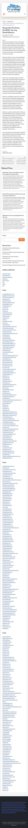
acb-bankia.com (6, 403)
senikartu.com (6, 316)
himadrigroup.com (7, 677)
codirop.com (5, 650)
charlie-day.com (6, 393)
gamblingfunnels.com (7, 645)
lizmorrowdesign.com (8, 580)
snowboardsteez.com (7, 371)
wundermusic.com (7, 517)
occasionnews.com (7, 447)
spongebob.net (6, 336)
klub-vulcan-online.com (8, 558)
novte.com (5, 710)
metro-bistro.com (6, 722)
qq (16, 802)
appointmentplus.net (7, 775)
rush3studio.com (6, 306)
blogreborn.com (6, 664)
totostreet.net (6, 502)
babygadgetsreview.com (8, 695)
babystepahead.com (7, 439)
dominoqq (9, 804)
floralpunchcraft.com (7, 386)
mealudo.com (5, 391)
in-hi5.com (5, 311)
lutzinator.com (6, 574)
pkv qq (9, 811)
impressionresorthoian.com (9, 412)
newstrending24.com (8, 782)
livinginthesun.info (7, 321)
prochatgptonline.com (8, 669)
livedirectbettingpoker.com (9, 394)
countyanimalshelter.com (9, 434)
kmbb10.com (5, 376)
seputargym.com (6, 497)
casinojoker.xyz (6, 751)
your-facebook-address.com (9, 609)
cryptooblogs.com (7, 509)
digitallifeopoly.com (7, 493)
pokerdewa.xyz (6, 753)
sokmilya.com (6, 623)
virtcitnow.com (6, 665)
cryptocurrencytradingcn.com (10, 425)
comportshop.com (7, 765)
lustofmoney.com (6, 449)
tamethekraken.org (7, 572)
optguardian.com (6, 500)
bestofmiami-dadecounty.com (10, 483)
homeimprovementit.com (9, 469)
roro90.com (5, 307)
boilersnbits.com (6, 359)
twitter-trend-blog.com (8, 691)
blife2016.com (6, 577)
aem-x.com (5, 507)
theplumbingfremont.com (9, 780)
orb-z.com (5, 354)
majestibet (14, 811)
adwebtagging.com (7, 435)
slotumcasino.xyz (6, 746)
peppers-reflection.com (8, 453)
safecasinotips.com (7, 548)
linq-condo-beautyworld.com (9, 700)
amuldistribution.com (7, 514)
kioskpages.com (6, 584)
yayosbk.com (5, 732)
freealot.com (5, 533)
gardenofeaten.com (7, 365)
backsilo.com (5, 408)
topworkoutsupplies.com (8, 488)
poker (3, 284)
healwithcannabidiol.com (8, 582)
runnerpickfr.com (7, 642)
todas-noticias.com (7, 314)
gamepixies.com (6, 543)
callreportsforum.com (8, 621)
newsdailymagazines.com (9, 473)
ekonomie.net (5, 773)
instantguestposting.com (8, 771)
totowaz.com (5, 427)
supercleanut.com (7, 536)
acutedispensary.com (7, 422)
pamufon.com (6, 568)
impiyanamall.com (7, 498)
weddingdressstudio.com (8, 729)
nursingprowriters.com (8, 418)
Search (4, 235)
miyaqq (20, 811)
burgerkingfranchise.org (8, 345)
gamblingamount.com (8, 442)
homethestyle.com (7, 512)
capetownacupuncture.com (9, 326)
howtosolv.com (6, 724)
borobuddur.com (6, 515)
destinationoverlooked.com (9, 441)
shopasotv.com (6, 768)
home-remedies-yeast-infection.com (11, 480)
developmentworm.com (8, 776)
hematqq (3, 805)
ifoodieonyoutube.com (8, 485)
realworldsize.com (7, 348)
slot (19, 802)
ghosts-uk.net (5, 652)
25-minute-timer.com (7, 521)
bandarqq (4, 279)
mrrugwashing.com (7, 401)
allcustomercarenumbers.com (10, 553)
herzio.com (5, 309)
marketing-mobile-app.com (9, 384)
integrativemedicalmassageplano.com (12, 400)
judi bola (23, 802)
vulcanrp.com (6, 689)
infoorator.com (6, 708)
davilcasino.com (6, 504)
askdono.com (5, 654)
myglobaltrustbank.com (8, 759)
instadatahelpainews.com (9, 615)
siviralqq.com (5, 410)
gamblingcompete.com (8, 657)
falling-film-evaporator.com (9, 415)
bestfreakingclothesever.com (9, 413)
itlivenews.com (6, 778)
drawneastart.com (7, 545)
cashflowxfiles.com (7, 374)
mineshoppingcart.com (8, 486)
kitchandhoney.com (7, 720)
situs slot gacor (6, 275)
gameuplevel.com (6, 510)
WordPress (13, 825)
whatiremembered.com (8, 698)
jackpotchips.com (6, 550)
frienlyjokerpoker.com (8, 683)
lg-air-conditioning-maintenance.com (11, 706)
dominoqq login (6, 274)
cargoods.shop (6, 324)
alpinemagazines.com (7, 688)
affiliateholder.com (7, 458)
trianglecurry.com (7, 585)
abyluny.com (5, 625)
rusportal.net (5, 318)
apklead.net (5, 628)
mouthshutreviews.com (8, 490)
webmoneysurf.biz (7, 735)
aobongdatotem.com (7, 478)
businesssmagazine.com (8, 659)
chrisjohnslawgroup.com (8, 556)
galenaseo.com (6, 758)
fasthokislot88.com (7, 546)
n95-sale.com (5, 662)
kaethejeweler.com (7, 592)
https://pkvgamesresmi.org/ (8, 812)
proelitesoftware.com (7, 551)
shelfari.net (5, 742)
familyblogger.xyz (7, 555)
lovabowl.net (5, 468)
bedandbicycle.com (7, 538)
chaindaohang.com (7, 703)
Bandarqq (4, 151)
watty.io (4, 319)
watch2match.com (7, 756)
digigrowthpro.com (7, 638)
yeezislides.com (6, 476)
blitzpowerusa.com (7, 364)
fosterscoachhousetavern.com (10, 355)
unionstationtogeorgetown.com (10, 527)
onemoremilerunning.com (9, 369)
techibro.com (5, 686)
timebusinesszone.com (8, 451)
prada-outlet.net (6, 636)
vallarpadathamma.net (8, 347)
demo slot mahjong (7, 277)
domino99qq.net (6, 301)
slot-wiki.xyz (5, 754)
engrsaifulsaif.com (7, 524)
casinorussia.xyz (6, 744)
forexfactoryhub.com (8, 671)
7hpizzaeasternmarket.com (9, 712)
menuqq (3, 802)
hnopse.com (5, 446)
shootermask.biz (6, 739)
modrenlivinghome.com (8, 613)
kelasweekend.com (7, 785)
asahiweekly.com (6, 534)
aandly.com (5, 788)
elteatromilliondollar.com (8, 343)
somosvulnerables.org (8, 565)
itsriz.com (4, 323)
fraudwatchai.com (7, 505)
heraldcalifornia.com (7, 539)
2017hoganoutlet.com (8, 297)
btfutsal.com (5, 648)
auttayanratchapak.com (8, 340)
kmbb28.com (5, 620)
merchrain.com (6, 618)
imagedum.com (6, 587)
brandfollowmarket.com (8, 430)
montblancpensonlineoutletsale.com (11, 693)
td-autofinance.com (7, 681)
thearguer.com (6, 383)
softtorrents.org (6, 563)
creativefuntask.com (7, 522)
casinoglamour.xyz (7, 747)
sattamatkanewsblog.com (9, 424)
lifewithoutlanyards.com (8, 717)
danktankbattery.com (8, 389)
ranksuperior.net (6, 437)
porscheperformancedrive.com (10, 570)
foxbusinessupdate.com (8, 396)
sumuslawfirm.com (7, 417)
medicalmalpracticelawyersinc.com (11, 763)
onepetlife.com (6, 596)
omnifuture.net (6, 643)
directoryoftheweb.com (8, 302)
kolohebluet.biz (6, 737)
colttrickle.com (6, 640)
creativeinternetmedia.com (9, 660)
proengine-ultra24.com (8, 715)
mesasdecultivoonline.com (9, 357)
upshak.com (5, 406)
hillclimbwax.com (6, 444)
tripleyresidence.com (7, 562)
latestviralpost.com (7, 360)
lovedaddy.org (6, 398)
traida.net (4, 718)
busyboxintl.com (6, 338)
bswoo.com (5, 790)
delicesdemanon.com (7, 725)
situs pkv (15, 804)
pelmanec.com (6, 299)
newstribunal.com (7, 471)
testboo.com (5, 727)
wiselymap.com (6, 667)
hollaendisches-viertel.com (9, 713)
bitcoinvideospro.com (8, 328)
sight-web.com (6, 676)
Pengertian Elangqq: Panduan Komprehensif (13, 265)
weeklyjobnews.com (7, 432)
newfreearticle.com (7, 362)
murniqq (21, 804)
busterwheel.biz (6, 741)
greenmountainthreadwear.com (10, 420)
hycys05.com (5, 367)
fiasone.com (5, 388)
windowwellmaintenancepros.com (11, 456)
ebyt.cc (4, 701)
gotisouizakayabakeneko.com (10, 333)
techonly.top (5, 655)
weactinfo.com (6, 379)
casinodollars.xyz (6, 749)
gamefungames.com (7, 519)
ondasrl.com (5, 575)
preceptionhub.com (7, 474)
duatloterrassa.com (7, 567)
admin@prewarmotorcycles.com (10, 37)
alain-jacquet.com (6, 331)
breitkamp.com (6, 560)
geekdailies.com (6, 616)
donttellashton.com (7, 304)
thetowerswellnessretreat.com (10, 589)
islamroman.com (6, 679)
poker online (5, 280)
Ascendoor (16, 823)
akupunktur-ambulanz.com (9, 696)
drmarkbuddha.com (7, 705)
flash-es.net (5, 405)
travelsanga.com (6, 770)
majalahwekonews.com (8, 295)
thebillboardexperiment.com (9, 597)
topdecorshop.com (7, 766)
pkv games (9, 152)
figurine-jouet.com (7, 608)
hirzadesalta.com (6, 492)
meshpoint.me (6, 335)
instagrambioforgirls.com (8, 372)
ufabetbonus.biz (6, 783)
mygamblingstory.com (8, 294)
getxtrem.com (6, 377)
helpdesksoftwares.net (8, 466)
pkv (3, 282)
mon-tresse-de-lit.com (8, 601)
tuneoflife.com (6, 454)
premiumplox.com (7, 730)
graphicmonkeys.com (8, 541)
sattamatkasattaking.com (8, 594)
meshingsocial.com (7, 381)
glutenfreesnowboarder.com (9, 579)
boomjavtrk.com (6, 626)
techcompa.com (6, 674)
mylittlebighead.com (7, 531)
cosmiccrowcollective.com (9, 330)
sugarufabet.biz (6, 603)
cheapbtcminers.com (7, 526)
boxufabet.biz (5, 604)
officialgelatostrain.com (8, 591)
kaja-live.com (5, 672)
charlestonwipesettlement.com (10, 429)
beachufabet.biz (6, 599)
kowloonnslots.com (7, 684)
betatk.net (5, 787)
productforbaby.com (7, 352)
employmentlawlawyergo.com (10, 761)
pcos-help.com (6, 647)
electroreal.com (6, 481)
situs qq (8, 802)
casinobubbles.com (7, 495)
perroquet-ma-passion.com (9, 611)
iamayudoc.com (6, 529)
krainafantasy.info (7, 313)
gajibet (24, 811)
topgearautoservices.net (8, 606)
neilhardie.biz (5, 734)
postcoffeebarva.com (7, 342)
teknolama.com (6, 350)
